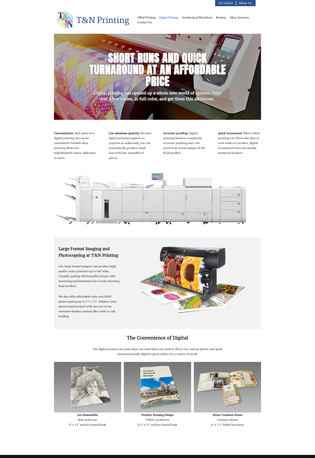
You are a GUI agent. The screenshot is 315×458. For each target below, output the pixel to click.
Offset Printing (146, 17)
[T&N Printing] (93, 19)
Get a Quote (226, 3)
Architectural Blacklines (197, 17)
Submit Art (245, 3)
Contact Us (144, 22)
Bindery (221, 17)
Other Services (239, 17)
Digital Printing (168, 17)
